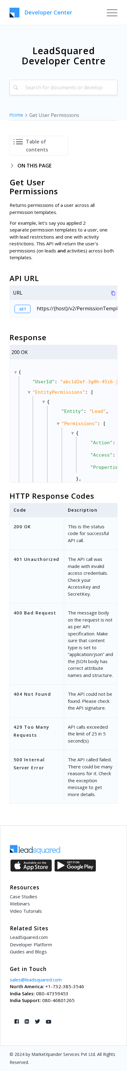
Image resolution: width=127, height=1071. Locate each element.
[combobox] (63, 87)
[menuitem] (108, 12)
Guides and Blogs (28, 951)
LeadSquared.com (29, 937)
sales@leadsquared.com (36, 979)
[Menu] (108, 12)
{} (67, 426)
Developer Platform (31, 944)
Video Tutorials (26, 911)
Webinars (20, 903)
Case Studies (23, 896)
